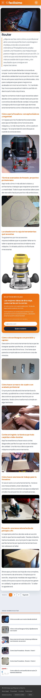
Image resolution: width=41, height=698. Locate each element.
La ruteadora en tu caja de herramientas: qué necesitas (19, 232)
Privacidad (13, 691)
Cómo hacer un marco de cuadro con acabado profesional (17, 385)
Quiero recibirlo (20, 329)
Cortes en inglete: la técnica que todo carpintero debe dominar (18, 435)
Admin (30, 694)
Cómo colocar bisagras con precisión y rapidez (18, 338)
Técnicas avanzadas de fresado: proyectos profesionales (20, 179)
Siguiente (25, 595)
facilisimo (15, 2)
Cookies (21, 691)
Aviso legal (5, 691)
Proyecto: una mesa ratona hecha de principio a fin (17, 529)
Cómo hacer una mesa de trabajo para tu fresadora (19, 478)
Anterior (4, 595)
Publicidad (28, 691)
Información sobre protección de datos (16, 319)
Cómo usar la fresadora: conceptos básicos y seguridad (20, 115)
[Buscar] (36, 2)
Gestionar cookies (19, 694)
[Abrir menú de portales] (3, 2)
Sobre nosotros (7, 695)
